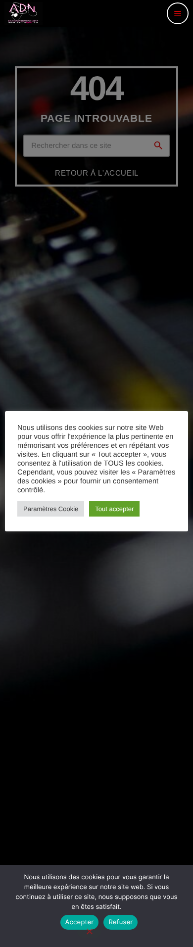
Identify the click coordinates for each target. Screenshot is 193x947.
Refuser (120, 922)
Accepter (79, 922)
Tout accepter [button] (114, 509)
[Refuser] (89, 932)
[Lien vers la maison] (23, 13)
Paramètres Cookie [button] (50, 509)
